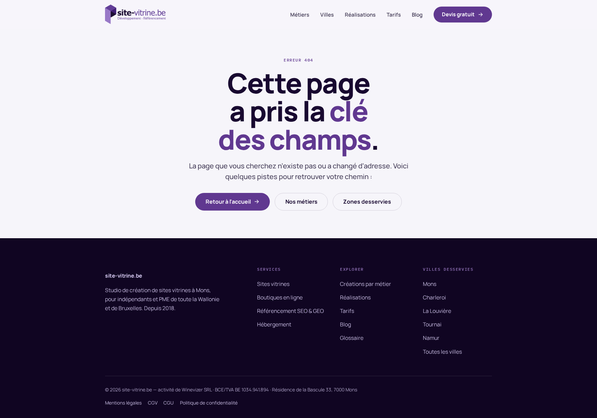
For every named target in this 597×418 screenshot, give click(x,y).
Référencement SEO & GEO (290, 311)
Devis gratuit (458, 14)
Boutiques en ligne (280, 297)
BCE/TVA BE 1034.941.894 (242, 390)
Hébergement (274, 324)
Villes (327, 14)
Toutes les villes (442, 351)
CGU (168, 403)
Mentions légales (123, 403)
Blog (417, 14)
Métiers (299, 14)
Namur (431, 338)
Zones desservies (367, 201)
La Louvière (437, 311)
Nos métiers (301, 201)
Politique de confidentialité (209, 403)
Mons (429, 284)
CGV (153, 403)
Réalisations (360, 14)
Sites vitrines (273, 284)
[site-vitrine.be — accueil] (136, 14)
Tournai (432, 324)
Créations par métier (365, 284)
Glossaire (351, 338)
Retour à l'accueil (228, 201)
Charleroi (434, 297)
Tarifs (394, 14)
